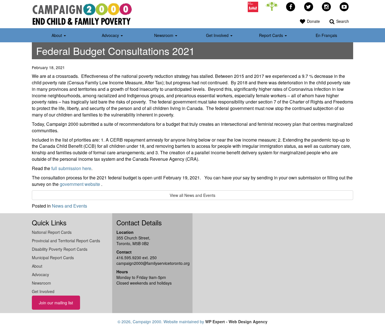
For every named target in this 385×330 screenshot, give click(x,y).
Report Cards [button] (271, 35)
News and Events (69, 206)
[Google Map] (249, 262)
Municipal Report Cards (53, 257)
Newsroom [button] (164, 35)
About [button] (57, 35)
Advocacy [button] (111, 35)
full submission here (71, 168)
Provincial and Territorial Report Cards (66, 240)
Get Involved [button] (218, 35)
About (37, 266)
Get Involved (43, 291)
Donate (313, 21)
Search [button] (342, 21)
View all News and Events (192, 195)
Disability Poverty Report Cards (59, 249)
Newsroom (41, 283)
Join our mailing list (56, 302)
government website (80, 184)
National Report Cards (52, 232)
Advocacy (40, 274)
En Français (326, 35)
